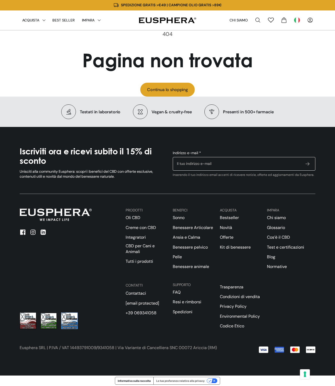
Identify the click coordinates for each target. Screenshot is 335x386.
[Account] (310, 20)
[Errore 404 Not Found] (167, 20)
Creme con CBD (141, 227)
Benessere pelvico (190, 247)
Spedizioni (182, 312)
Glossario (276, 227)
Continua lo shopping (167, 89)
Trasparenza (231, 287)
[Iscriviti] (307, 163)
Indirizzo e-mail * (187, 152)
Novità (226, 227)
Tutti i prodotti (139, 261)
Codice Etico (232, 326)
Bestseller (229, 217)
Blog (271, 257)
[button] (257, 20)
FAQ (177, 292)
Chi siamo (239, 20)
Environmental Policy (240, 316)
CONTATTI (134, 285)
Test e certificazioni (285, 247)
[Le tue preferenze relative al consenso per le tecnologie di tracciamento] (305, 374)
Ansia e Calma (186, 237)
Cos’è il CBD (278, 237)
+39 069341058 (141, 313)
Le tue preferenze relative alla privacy (180, 380)
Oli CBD (133, 217)
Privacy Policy (233, 306)
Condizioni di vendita (240, 296)
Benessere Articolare (193, 227)
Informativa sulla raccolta (134, 380)
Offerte (226, 237)
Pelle (177, 257)
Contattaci (136, 293)
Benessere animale (191, 266)
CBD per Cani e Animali (140, 248)
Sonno (179, 217)
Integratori (136, 237)
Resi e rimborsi (187, 302)
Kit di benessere (235, 247)
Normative (277, 266)
